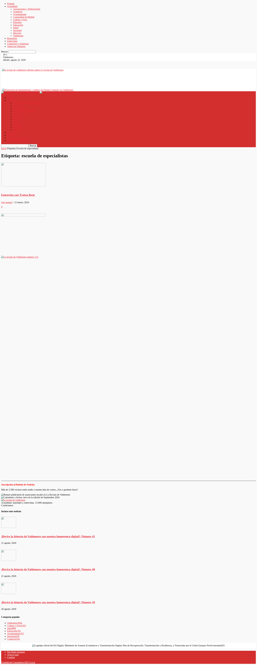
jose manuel (6, 202)
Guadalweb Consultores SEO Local (18, 662)
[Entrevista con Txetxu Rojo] (23, 175)
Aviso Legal (13, 654)
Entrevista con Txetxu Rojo (18, 194)
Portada (10, 3)
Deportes (17, 22)
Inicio (4, 148)
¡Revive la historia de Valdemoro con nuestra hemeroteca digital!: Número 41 (48, 536)
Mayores (17, 33)
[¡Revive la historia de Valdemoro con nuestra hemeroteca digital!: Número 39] (8, 588)
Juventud (17, 30)
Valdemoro (18, 35)
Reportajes (12, 38)
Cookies (11, 657)
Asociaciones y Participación (26, 9)
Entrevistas (12, 41)
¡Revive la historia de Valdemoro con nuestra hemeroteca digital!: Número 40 (48, 569)
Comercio (17, 11)
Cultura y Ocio (20, 19)
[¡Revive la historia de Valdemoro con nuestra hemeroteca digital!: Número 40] (8, 555)
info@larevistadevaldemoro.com (29, 505)
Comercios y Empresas (18, 43)
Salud (15, 27)
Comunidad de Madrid (23, 17)
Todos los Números (16, 46)
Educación (18, 25)
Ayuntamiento (19, 14)
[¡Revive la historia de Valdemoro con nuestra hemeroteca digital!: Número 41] (8, 522)
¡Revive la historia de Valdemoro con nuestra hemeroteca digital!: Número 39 (48, 602)
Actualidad (12, 6)
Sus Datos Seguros (16, 652)
